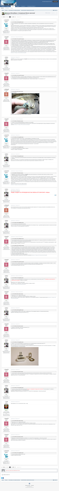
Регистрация (55, 1)
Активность (23, 6)
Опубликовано (15, 57)
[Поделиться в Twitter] (1, 478)
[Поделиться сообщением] (56, 57)
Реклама (32, 485)
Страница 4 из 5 (19, 467)
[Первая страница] (1, 17)
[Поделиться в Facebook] (3, 478)
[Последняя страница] (15, 17)
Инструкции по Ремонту (31, 6)
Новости (8, 6)
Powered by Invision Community (29, 487)
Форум (13, 6)
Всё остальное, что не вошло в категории (21, 14)
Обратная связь (27, 485)
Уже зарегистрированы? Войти (46, 1)
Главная (3, 6)
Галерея (17, 6)
